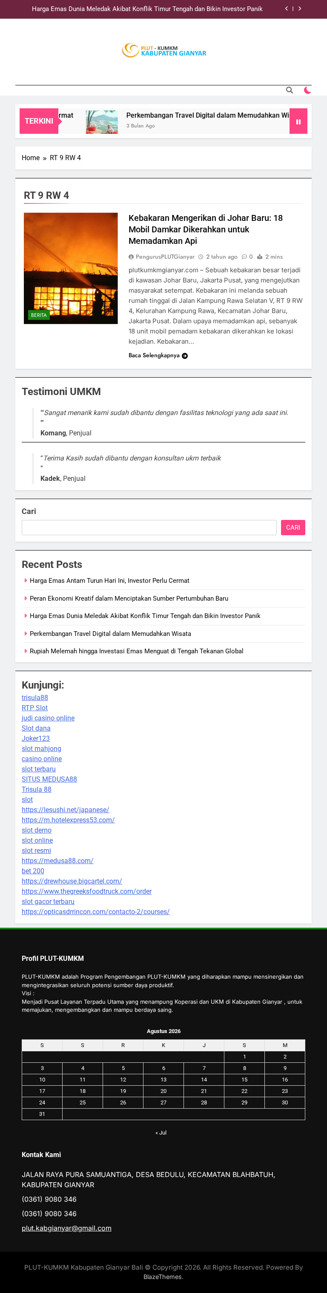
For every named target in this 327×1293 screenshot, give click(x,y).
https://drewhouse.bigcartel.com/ (72, 881)
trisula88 (35, 698)
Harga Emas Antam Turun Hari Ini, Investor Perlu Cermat (109, 580)
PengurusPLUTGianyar (165, 256)
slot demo (37, 830)
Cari (29, 511)
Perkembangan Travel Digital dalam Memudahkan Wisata (205, 115)
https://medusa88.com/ (58, 861)
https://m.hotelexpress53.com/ (68, 820)
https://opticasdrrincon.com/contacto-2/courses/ (96, 912)
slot (27, 800)
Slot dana (36, 728)
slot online (37, 840)
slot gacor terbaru (48, 902)
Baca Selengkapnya (154, 355)
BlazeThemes (162, 1276)
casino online (42, 759)
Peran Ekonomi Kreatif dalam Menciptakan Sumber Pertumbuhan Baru (129, 598)
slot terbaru (39, 769)
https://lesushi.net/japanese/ (65, 810)
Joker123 (36, 738)
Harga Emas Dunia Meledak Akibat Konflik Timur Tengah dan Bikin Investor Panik (147, 9)
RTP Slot (35, 708)
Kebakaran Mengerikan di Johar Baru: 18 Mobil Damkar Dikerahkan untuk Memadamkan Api (206, 229)
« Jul (160, 1132)
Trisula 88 (37, 789)
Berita (39, 315)
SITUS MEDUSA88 (49, 779)
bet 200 (33, 871)
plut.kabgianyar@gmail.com (67, 1228)
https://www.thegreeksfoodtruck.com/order (87, 891)
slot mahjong (41, 749)
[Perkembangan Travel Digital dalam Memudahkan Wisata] (92, 126)
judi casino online (48, 718)
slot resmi (36, 851)
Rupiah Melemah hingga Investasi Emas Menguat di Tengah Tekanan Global (137, 651)
